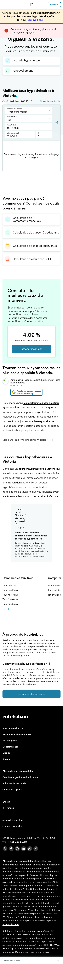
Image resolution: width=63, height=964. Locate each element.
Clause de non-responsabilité (18, 771)
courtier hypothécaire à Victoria (37, 468)
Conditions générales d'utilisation (20, 777)
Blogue (6, 759)
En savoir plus (36, 19)
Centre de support (12, 789)
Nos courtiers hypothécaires (17, 734)
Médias (6, 752)
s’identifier (54, 4)
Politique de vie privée (14, 783)
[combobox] (28, 110)
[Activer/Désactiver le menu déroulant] (50, 110)
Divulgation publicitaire (50, 101)
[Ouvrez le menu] (4, 4)
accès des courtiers (12, 820)
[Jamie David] (5, 387)
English (6, 801)
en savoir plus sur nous (31, 694)
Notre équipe (9, 740)
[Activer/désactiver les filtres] (56, 122)
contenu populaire (12, 826)
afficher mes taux (32, 348)
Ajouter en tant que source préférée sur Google (29, 392)
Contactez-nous (10, 746)
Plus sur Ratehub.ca (12, 728)
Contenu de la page (11, 960)
